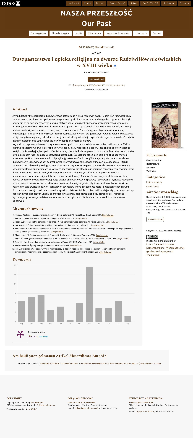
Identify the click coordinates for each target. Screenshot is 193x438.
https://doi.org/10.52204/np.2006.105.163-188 (93, 85)
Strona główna (38, 33)
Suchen (157, 33)
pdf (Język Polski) (96, 79)
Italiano (134, 3)
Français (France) (117, 3)
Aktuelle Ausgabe (60, 33)
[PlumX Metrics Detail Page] (20, 334)
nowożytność (152, 186)
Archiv (78, 33)
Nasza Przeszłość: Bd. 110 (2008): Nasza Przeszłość (138, 363)
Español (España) (150, 3)
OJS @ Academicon (46, 405)
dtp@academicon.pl (145, 411)
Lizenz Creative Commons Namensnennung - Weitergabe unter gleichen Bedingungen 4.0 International (165, 249)
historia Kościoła (154, 182)
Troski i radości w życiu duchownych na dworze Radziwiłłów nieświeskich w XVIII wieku (76, 363)
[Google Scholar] (115, 66)
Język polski (73, 3)
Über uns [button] (140, 33)
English (87, 3)
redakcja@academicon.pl (86, 408)
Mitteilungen (94, 33)
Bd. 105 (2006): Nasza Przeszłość (96, 47)
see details (43, 336)
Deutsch (100, 3)
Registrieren (169, 3)
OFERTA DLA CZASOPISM (81, 402)
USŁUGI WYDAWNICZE (141, 402)
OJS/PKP (33, 408)
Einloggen (184, 3)
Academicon (37, 402)
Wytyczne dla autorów (118, 33)
